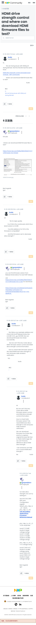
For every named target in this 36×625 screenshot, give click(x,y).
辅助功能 (13, 611)
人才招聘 (13, 595)
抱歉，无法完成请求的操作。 (10, 621)
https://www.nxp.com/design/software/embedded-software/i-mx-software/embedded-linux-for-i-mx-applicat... (18, 290)
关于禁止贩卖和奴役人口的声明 (25, 608)
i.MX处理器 (6, 9)
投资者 (19, 595)
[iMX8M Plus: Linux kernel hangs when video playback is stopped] (29, 116)
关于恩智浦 (6, 595)
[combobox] (18, 38)
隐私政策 (6, 608)
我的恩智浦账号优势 (17, 598)
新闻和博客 (26, 595)
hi (5, 91)
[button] (18, 58)
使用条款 (10, 608)
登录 (34, 3)
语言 (29, 3)
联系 (31, 595)
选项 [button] (31, 45)
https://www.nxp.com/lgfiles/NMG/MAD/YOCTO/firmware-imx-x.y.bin (18, 281)
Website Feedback (20, 611)
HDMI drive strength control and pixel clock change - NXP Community (16, 74)
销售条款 (15, 608)
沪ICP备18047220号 (27, 601)
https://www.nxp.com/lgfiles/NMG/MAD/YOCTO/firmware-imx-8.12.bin (17, 152)
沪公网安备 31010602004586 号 (14, 601)
